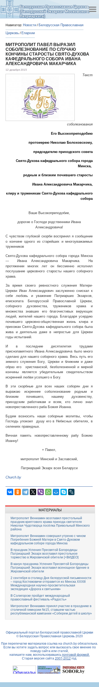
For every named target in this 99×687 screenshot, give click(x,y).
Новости (29, 25)
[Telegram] (25, 492)
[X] (33, 492)
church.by (70, 643)
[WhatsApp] (48, 492)
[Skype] (63, 492)
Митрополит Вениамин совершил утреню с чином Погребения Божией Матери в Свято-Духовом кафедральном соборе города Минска (48, 539)
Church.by (13, 477)
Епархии (28, 33)
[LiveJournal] (71, 492)
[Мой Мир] (56, 492)
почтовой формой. (76, 655)
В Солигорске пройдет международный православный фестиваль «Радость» (40, 597)
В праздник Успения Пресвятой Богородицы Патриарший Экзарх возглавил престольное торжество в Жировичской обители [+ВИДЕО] (44, 553)
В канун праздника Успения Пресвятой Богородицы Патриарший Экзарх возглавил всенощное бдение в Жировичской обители (50, 567)
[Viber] (40, 492)
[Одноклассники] (18, 492)
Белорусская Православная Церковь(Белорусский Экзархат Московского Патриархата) (54, 11)
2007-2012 (63, 658)
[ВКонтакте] (10, 492)
